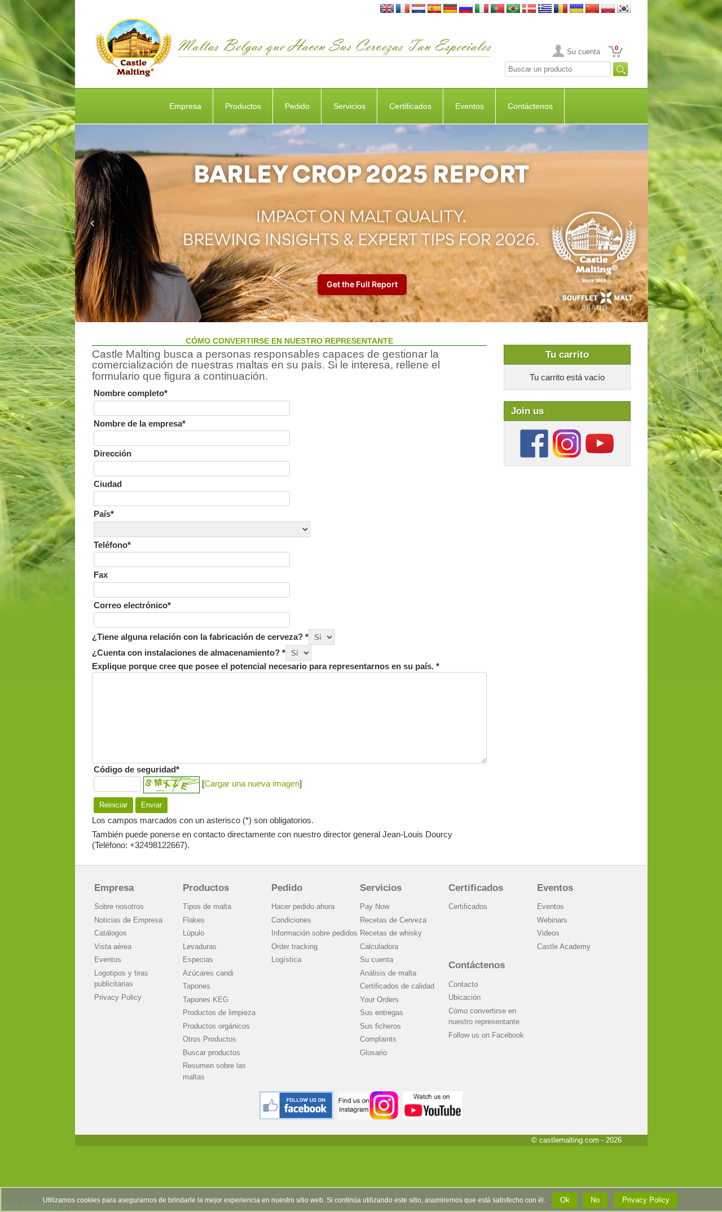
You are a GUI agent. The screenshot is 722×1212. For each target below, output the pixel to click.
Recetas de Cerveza (393, 920)
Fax (101, 574)
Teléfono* (112, 545)
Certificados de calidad (397, 986)
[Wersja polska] (608, 9)
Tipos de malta (207, 906)
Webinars (552, 920)
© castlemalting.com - (576, 1140)
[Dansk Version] (529, 9)
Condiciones (291, 920)
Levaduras (200, 946)
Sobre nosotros (119, 906)
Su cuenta (583, 51)
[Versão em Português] (497, 9)
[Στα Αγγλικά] (545, 9)
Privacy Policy (118, 997)
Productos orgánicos (216, 1026)
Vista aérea (112, 946)
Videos (548, 933)
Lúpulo (193, 933)
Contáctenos (530, 106)
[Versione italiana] (481, 9)
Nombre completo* (131, 393)
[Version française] (403, 9)
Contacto (463, 984)
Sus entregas (381, 1012)
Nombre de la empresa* (140, 423)
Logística (286, 959)
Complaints (378, 1039)
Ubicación (464, 997)
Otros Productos (209, 1039)
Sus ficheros (380, 1026)
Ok (565, 1200)
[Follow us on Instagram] (567, 433)
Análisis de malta (388, 973)
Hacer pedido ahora (302, 906)
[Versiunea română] (560, 9)
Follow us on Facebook (486, 1035)
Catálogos (110, 933)
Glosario (373, 1052)
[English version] (387, 9)
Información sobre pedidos (314, 933)
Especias (198, 959)
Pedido (297, 106)
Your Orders (379, 999)
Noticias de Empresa (128, 920)
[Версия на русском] (466, 9)
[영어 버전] (624, 9)
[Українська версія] (576, 9)
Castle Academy (564, 946)
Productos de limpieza (219, 1012)
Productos (243, 106)
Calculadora (379, 946)
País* (104, 514)
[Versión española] (434, 9)
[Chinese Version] (592, 9)
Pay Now (374, 906)
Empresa (185, 106)
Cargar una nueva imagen (252, 783)
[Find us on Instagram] (368, 1095)
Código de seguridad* (136, 769)
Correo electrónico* (132, 605)
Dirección (112, 453)
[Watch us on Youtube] (433, 1095)
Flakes (194, 920)
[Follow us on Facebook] (534, 433)
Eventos (469, 106)
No (595, 1200)
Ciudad (108, 484)
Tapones (196, 986)
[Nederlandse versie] (418, 9)
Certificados (410, 106)
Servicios (349, 106)
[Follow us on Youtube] (599, 433)
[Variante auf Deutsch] (450, 9)
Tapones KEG (205, 999)
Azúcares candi (208, 973)
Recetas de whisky (391, 933)
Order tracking (294, 946)
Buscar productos (211, 1052)
